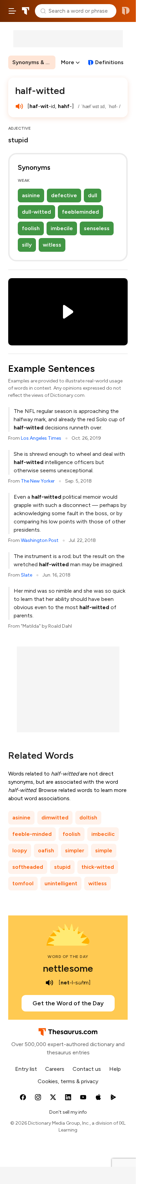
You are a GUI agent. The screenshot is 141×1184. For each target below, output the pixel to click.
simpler (74, 850)
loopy (19, 850)
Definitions (109, 62)
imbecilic (103, 834)
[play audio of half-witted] (19, 106)
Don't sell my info (68, 1112)
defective (64, 195)
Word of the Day (68, 956)
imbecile (62, 228)
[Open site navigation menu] (12, 11)
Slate (26, 575)
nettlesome (68, 968)
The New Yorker (38, 481)
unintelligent (60, 883)
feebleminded (80, 212)
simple (103, 850)
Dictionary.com (126, 11)
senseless (97, 228)
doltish (88, 817)
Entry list (26, 1069)
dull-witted (36, 212)
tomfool (23, 883)
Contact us (87, 1069)
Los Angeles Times (41, 438)
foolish (31, 228)
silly (27, 244)
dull (92, 195)
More (67, 62)
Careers (54, 1069)
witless (52, 244)
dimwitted (54, 817)
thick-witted (97, 867)
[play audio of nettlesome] (50, 983)
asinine (31, 195)
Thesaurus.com (25, 11)
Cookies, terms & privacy (68, 1081)
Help (115, 1069)
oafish (46, 850)
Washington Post (40, 540)
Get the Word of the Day (68, 1003)
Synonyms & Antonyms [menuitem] (33, 62)
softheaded (27, 867)
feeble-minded (32, 834)
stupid (62, 867)
